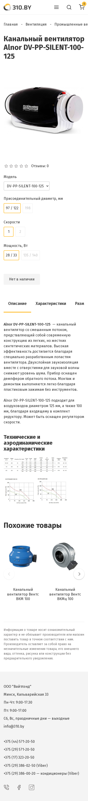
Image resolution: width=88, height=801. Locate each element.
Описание (17, 303)
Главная (11, 24)
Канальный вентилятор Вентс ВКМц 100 (65, 594)
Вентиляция (36, 24)
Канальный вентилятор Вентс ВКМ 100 (23, 594)
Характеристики (51, 303)
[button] (9, 574)
